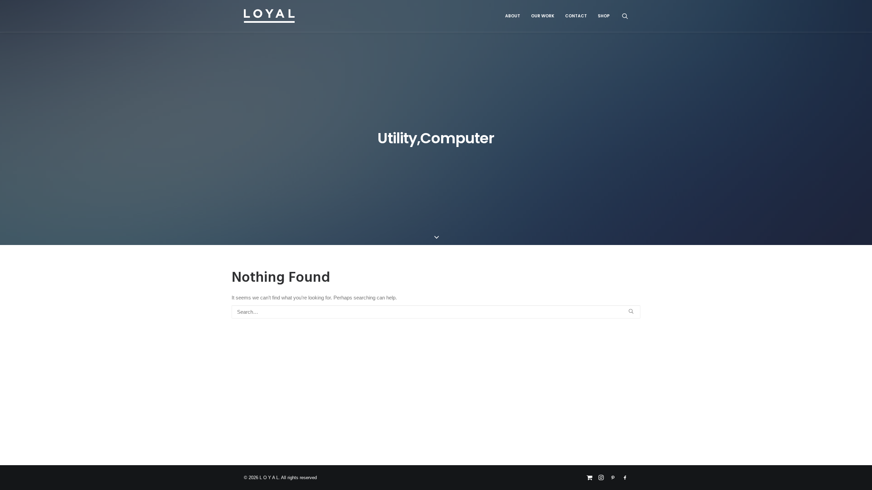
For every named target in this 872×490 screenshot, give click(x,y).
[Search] (625, 16)
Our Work (542, 16)
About (512, 16)
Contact (576, 16)
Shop (604, 16)
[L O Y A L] (269, 16)
